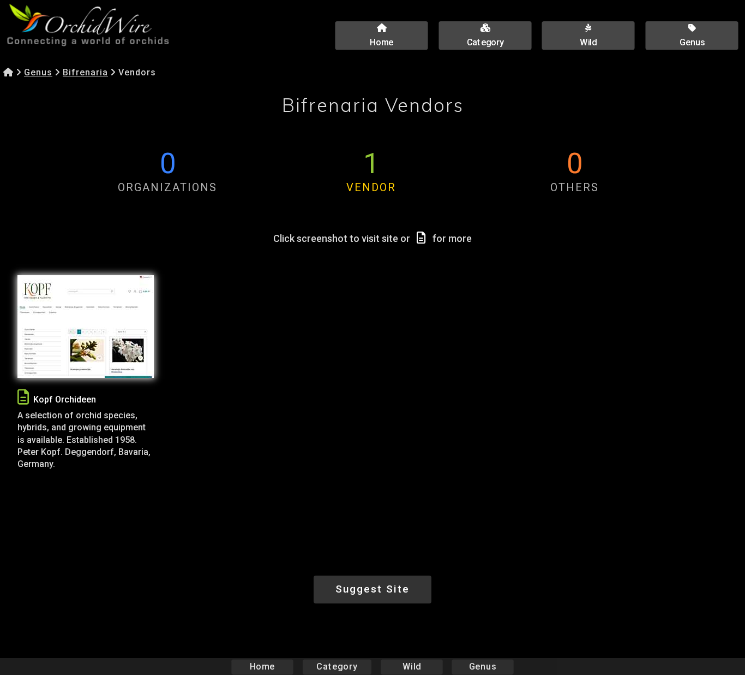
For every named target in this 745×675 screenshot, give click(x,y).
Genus (38, 72)
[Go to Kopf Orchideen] (85, 326)
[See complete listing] (23, 397)
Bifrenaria (85, 72)
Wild (411, 666)
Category (337, 666)
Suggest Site (372, 589)
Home (262, 666)
